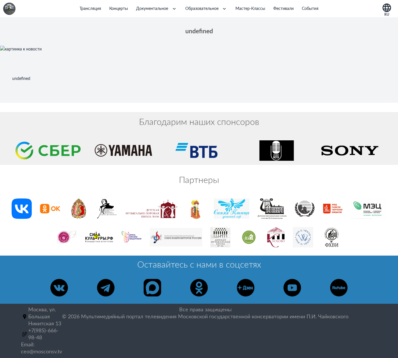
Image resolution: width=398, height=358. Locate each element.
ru (386, 14)
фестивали (283, 9)
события (310, 9)
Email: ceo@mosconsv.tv (41, 348)
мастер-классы (250, 9)
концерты (118, 9)
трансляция (90, 9)
